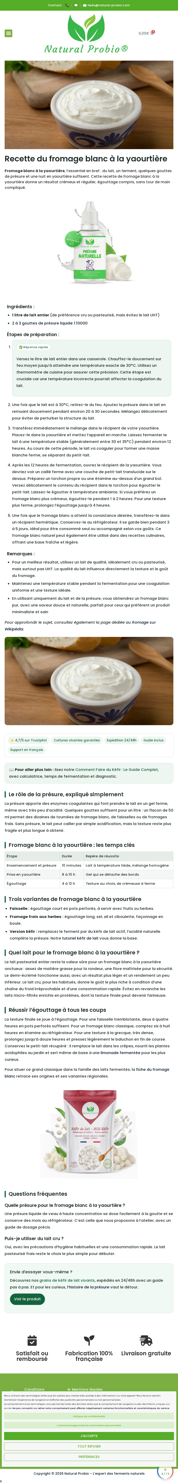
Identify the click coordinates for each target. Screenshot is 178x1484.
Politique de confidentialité (89, 1416)
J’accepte (89, 1436)
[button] (8, 33)
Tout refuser (89, 1446)
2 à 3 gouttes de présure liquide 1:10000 (50, 323)
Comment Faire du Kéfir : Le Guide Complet (116, 769)
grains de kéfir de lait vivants (67, 1280)
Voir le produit (27, 1299)
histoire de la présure (89, 1287)
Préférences (89, 1457)
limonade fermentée (120, 1052)
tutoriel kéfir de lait (80, 938)
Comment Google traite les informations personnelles (89, 1425)
